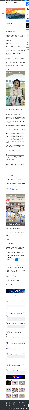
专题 (3, 9)
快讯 (3, 5)
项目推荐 (6, 403)
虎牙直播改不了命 (14, 398)
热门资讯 (14, 402)
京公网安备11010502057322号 (26, 409)
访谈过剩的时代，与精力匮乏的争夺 (8, 386)
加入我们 (9, 405)
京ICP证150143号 (22, 409)
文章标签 (14, 404)
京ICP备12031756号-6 (19, 409)
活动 (3, 10)
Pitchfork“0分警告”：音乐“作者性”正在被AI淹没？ (8, 392)
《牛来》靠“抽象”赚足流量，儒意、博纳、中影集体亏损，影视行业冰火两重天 (22, 386)
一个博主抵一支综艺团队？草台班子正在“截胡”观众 (15, 392)
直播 (3, 7)
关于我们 (9, 403)
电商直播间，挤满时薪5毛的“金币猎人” (22, 392)
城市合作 (6, 402)
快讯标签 (14, 405)
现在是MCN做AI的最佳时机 (21, 398)
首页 (3, 4)
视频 (3, 8)
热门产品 (14, 403)
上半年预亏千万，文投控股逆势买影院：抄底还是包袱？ (8, 398)
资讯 (3, 6)
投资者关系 (7, 405)
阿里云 (10, 408)
